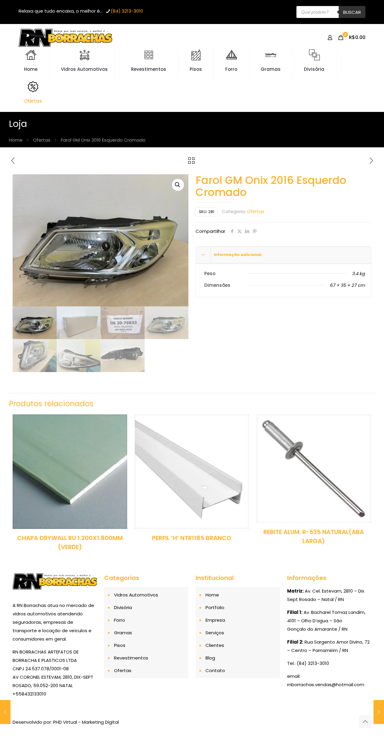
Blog (210, 658)
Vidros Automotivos (136, 595)
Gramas (123, 632)
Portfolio (215, 607)
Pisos (119, 645)
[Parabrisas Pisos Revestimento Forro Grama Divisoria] (65, 37)
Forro (119, 620)
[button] (178, 185)
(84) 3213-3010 (127, 11)
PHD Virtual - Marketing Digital (86, 722)
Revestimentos (131, 658)
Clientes (215, 645)
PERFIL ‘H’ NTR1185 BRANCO (191, 538)
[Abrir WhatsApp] (369, 721)
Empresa (215, 620)
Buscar (352, 12)
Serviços (215, 632)
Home (15, 140)
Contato (215, 670)
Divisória (123, 607)
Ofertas (41, 140)
